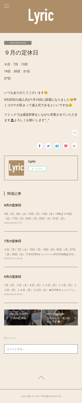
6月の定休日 (12, 276)
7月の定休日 (12, 241)
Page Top (41, 378)
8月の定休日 (12, 205)
